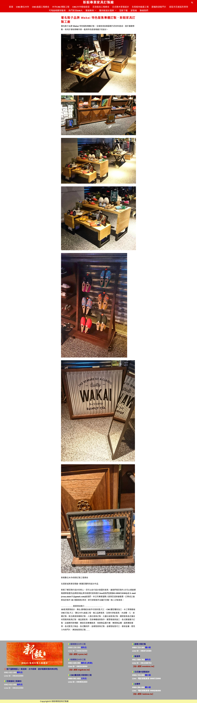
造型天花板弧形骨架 (178, 7)
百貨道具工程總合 (100, 7)
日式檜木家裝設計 (120, 7)
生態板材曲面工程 (140, 7)
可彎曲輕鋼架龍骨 (57, 10)
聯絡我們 (144, 10)
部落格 (134, 10)
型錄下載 (123, 10)
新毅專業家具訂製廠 (98, 2)
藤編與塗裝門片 (159, 7)
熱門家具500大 (76, 10)
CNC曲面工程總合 (40, 7)
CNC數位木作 (22, 7)
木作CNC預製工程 (60, 7)
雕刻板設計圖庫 (106, 10)
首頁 (11, 7)
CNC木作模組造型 (81, 7)
